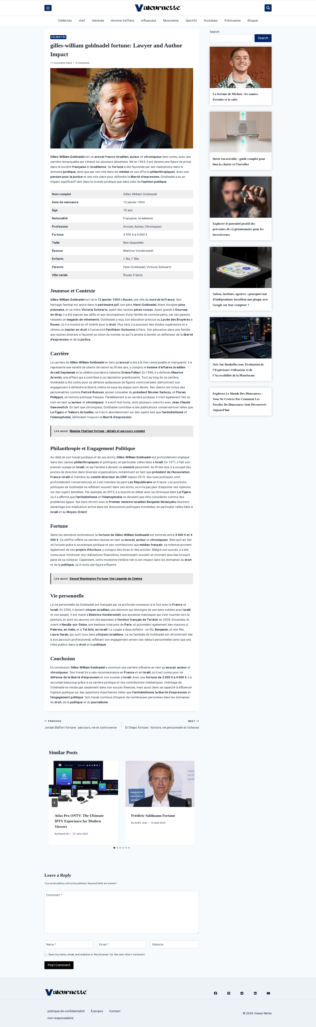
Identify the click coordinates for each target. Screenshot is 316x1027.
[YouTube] (268, 993)
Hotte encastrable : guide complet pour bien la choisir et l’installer (239, 161)
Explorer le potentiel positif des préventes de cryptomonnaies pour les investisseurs (238, 229)
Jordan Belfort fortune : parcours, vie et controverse (80, 724)
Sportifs (191, 20)
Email (104, 944)
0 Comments (83, 62)
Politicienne (233, 20)
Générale (98, 20)
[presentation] (83, 784)
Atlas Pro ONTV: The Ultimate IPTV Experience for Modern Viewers (79, 821)
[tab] (114, 848)
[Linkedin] (255, 993)
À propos (97, 1011)
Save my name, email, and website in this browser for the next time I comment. (96, 954)
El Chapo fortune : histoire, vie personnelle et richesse (162, 724)
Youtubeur (211, 20)
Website (157, 944)
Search (214, 32)
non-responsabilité (60, 1018)
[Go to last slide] (55, 802)
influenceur (148, 20)
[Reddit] (242, 993)
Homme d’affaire (122, 20)
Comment (54, 895)
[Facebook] (215, 993)
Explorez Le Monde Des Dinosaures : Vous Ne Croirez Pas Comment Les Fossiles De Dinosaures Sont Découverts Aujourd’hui (239, 402)
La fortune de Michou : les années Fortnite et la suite (235, 96)
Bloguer (253, 20)
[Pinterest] (229, 993)
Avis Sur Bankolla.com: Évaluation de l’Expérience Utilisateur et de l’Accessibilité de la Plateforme (238, 370)
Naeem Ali (63, 833)
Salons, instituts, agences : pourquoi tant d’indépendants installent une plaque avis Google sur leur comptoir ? (240, 299)
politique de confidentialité (66, 1011)
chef (82, 20)
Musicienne (171, 20)
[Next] (189, 802)
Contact (115, 1011)
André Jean (140, 822)
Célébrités (65, 20)
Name (51, 944)
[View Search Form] (268, 7)
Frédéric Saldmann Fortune (153, 816)
